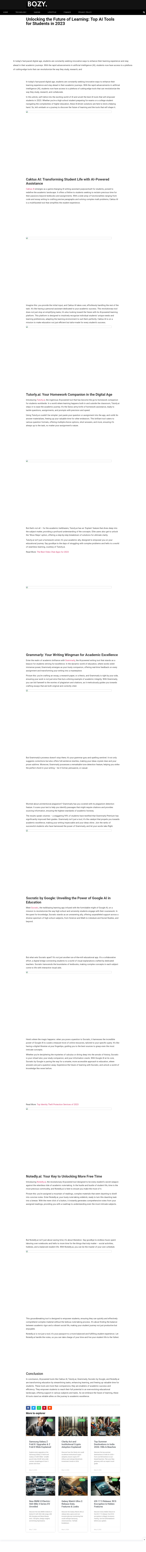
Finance (67, 12)
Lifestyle (52, 12)
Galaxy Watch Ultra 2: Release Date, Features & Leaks (72, 1504)
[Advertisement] (73, 43)
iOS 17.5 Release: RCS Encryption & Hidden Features (105, 1504)
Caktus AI (30, 189)
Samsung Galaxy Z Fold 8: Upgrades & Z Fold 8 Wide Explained (40, 1444)
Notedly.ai (41, 1182)
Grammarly (70, 660)
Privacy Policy (85, 12)
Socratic (34, 907)
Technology (20, 12)
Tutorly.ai (41, 400)
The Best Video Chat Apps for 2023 (53, 552)
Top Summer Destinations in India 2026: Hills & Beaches (105, 1444)
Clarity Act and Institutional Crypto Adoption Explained (71, 1444)
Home (5, 12)
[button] (144, 12)
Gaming (37, 12)
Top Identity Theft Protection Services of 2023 (58, 1104)
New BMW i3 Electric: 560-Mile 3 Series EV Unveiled (39, 1504)
